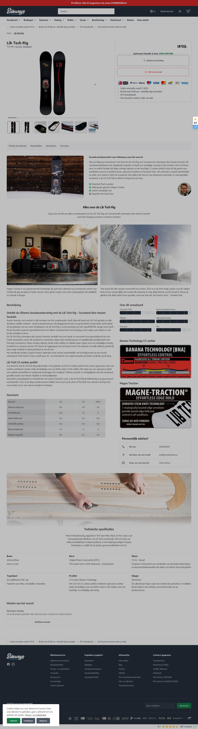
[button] (99, 364)
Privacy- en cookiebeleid (35, 715)
